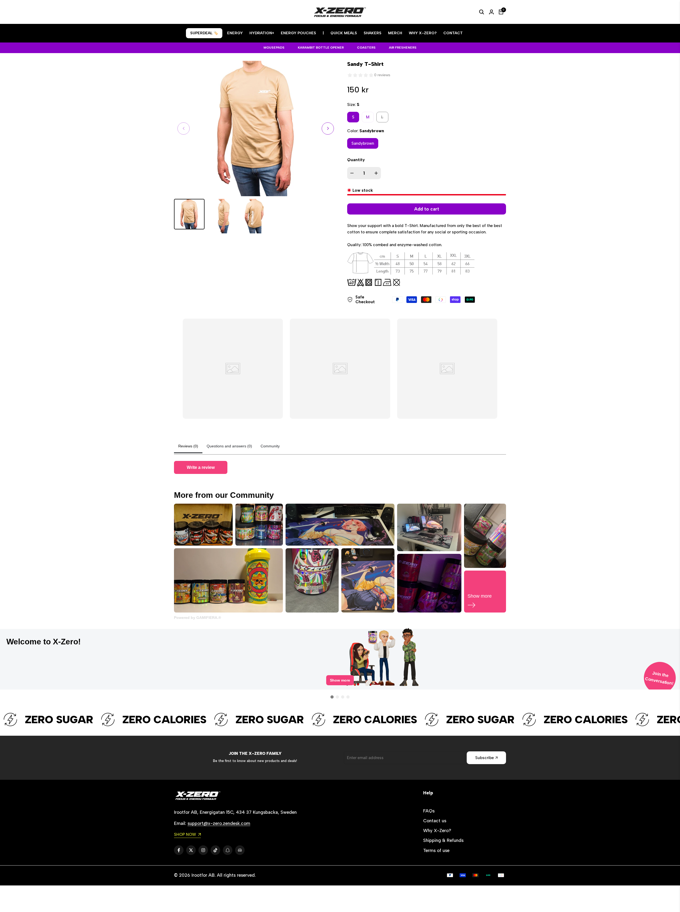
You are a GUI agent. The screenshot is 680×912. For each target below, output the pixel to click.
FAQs (429, 810)
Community (270, 446)
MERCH (395, 33)
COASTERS (366, 47)
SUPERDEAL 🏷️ (204, 33)
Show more (340, 684)
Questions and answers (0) (229, 446)
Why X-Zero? (437, 830)
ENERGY (235, 33)
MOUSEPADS (274, 47)
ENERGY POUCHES (298, 33)
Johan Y (487, 639)
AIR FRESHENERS (402, 47)
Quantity (356, 159)
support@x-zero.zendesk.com (219, 823)
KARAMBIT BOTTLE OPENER (321, 47)
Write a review (201, 467)
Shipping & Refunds (443, 840)
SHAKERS (372, 33)
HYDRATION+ (261, 33)
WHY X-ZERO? (423, 33)
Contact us (434, 820)
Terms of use (436, 850)
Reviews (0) (188, 446)
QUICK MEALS (343, 33)
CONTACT (453, 33)
